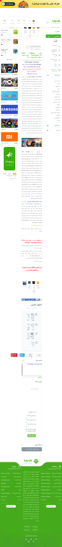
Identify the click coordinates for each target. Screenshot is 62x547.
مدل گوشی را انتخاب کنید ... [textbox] (30, 416)
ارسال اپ (18, 23)
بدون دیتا (58, 94)
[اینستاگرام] (28, 541)
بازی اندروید (54, 71)
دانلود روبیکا (26, 530)
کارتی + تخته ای (56, 102)
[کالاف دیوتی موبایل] (29, 282)
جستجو (30, 23)
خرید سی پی (33, 23)
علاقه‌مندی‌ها (12, 23)
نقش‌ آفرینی (57, 118)
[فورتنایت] (25, 283)
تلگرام (22, 354)
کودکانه (58, 105)
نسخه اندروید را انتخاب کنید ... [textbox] (30, 420)
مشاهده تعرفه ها (13, 178)
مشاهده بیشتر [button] (9, 59)
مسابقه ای (58, 110)
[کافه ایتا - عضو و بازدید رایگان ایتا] (33, 282)
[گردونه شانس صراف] (38, 282)
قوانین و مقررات (32, 429)
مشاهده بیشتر (51, 506)
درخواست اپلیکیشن (30, 355)
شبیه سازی (57, 99)
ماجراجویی (57, 107)
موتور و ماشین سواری (55, 113)
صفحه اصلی (38, 46)
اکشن (58, 89)
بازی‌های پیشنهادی (56, 91)
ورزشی (58, 120)
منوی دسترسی (4, 23)
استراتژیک (58, 86)
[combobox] (30, 416)
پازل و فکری (57, 97)
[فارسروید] (31, 462)
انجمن (24, 23)
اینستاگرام (14, 354)
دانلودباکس (57, 36)
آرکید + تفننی (57, 81)
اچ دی (58, 84)
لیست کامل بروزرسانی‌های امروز (54, 469)
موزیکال (58, 115)
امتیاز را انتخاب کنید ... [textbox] (31, 424)
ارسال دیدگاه (31, 435)
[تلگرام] (36, 539)
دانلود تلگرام (35, 530)
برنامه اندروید (27, 526)
